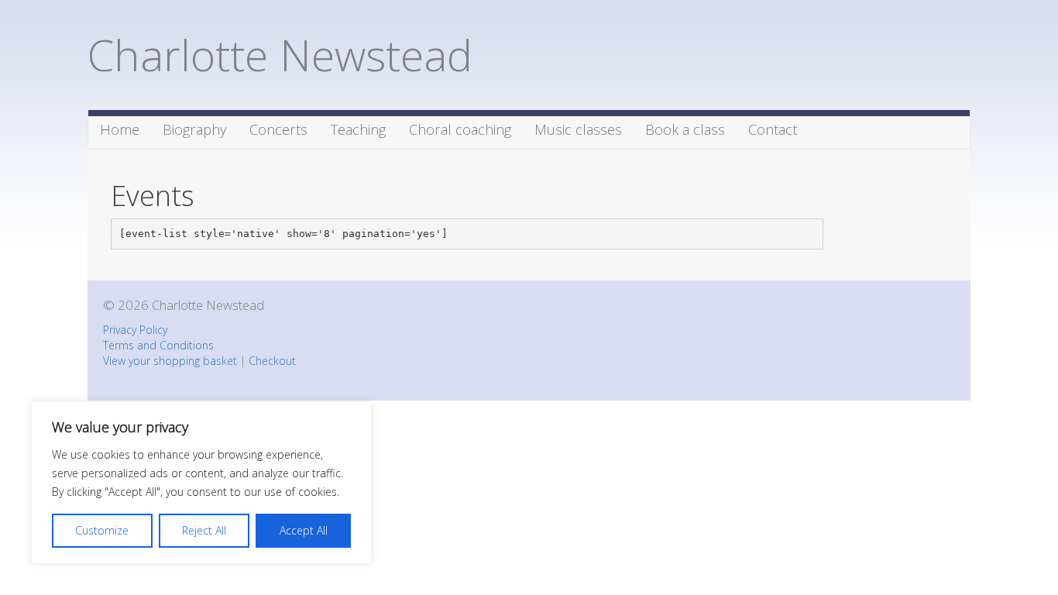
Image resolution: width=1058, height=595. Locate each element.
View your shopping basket (170, 360)
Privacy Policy (135, 329)
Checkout (272, 360)
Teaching (358, 129)
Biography (194, 129)
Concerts (278, 129)
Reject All (204, 530)
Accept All (304, 530)
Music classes (578, 129)
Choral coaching (460, 129)
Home (119, 129)
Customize (102, 530)
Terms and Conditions (158, 345)
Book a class (685, 129)
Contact (772, 129)
